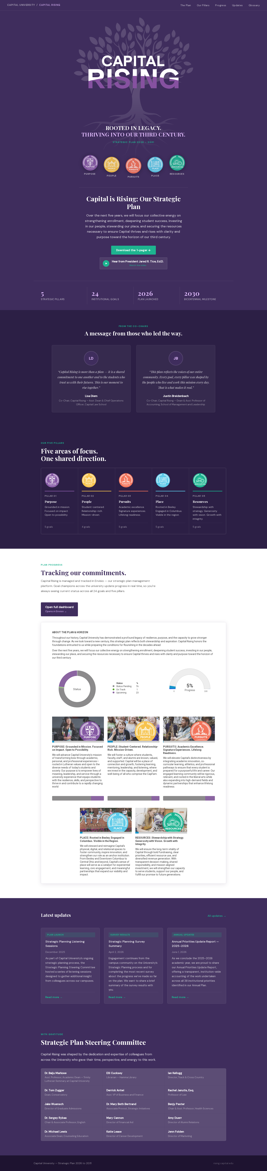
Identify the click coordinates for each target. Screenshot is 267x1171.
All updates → (217, 916)
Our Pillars (203, 5)
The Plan (185, 5)
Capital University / (33, 5)
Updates (237, 5)
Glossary (254, 5)
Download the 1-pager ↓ (133, 250)
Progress (220, 5)
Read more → (54, 997)
